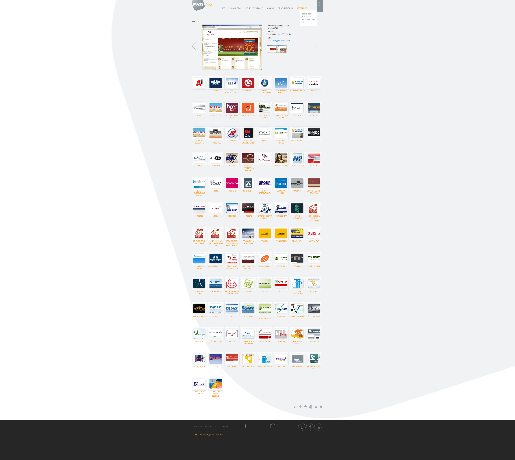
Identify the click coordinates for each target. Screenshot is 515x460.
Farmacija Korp (264, 266)
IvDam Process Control (199, 393)
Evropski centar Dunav (265, 217)
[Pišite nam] (316, 407)
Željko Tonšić (314, 316)
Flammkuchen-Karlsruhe (248, 267)
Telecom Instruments (297, 292)
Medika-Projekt (297, 166)
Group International (265, 192)
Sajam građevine (215, 266)
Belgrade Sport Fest (314, 368)
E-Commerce (306, 14)
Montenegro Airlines (281, 92)
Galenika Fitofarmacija (265, 92)
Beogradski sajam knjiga (232, 267)
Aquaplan (314, 116)
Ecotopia (199, 341)
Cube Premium (314, 266)
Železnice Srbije (232, 141)
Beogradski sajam (199, 267)
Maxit (264, 141)
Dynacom (281, 316)
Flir (232, 316)
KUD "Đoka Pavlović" (297, 343)
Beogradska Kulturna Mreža (248, 142)
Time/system (314, 341)
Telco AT (232, 341)
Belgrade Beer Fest (232, 117)
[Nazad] (295, 407)
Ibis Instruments (265, 366)
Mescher (232, 216)
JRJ (202, 21)
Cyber (199, 166)
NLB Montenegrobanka (233, 92)
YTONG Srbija (281, 241)
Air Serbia (215, 91)
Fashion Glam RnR (199, 316)
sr (319, 3)
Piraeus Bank (297, 241)
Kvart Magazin (297, 316)
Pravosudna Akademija (248, 242)
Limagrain (248, 91)
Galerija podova (297, 91)
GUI (303, 25)
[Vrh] (300, 407)
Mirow (215, 216)
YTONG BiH (265, 241)
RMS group (281, 341)
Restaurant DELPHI (281, 192)
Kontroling (265, 341)
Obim (216, 191)
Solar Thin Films (248, 366)
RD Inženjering (248, 116)
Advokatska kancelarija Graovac (248, 168)
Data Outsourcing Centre (199, 193)
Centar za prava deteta (281, 117)
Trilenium (297, 116)
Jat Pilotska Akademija (248, 343)
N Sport (314, 91)
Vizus (215, 366)
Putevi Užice (248, 191)
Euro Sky (248, 291)
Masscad (248, 216)
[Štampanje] (311, 407)
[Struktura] (321, 407)
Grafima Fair (314, 241)
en (319, 5)
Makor (232, 166)
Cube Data (281, 266)
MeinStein (216, 166)
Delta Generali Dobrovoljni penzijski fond (232, 243)
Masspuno (232, 191)
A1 (199, 91)
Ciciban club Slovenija (199, 142)
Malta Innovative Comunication (232, 292)
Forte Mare (248, 316)
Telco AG (281, 366)
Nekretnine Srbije (281, 142)
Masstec (199, 216)
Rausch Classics (297, 366)
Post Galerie (232, 366)
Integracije (306, 16)
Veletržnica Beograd (265, 117)
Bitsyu (199, 116)
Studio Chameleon (297, 217)
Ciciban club (215, 116)
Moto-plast (314, 166)
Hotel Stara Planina (199, 292)
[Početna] (306, 407)
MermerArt (297, 266)
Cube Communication (264, 317)
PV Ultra (313, 291)
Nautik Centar (281, 216)
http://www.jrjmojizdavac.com (279, 41)
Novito (281, 291)
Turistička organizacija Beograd (215, 394)
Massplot (297, 191)
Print (304, 22)
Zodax (215, 316)
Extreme (264, 291)
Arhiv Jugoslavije (216, 142)
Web (303, 11)
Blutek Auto (215, 291)
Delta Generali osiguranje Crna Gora (215, 243)
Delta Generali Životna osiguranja (314, 218)
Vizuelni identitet (308, 19)
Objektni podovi (297, 141)
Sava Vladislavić (281, 166)
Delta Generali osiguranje (199, 242)
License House (199, 366)
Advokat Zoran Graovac (313, 192)
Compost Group (215, 341)
